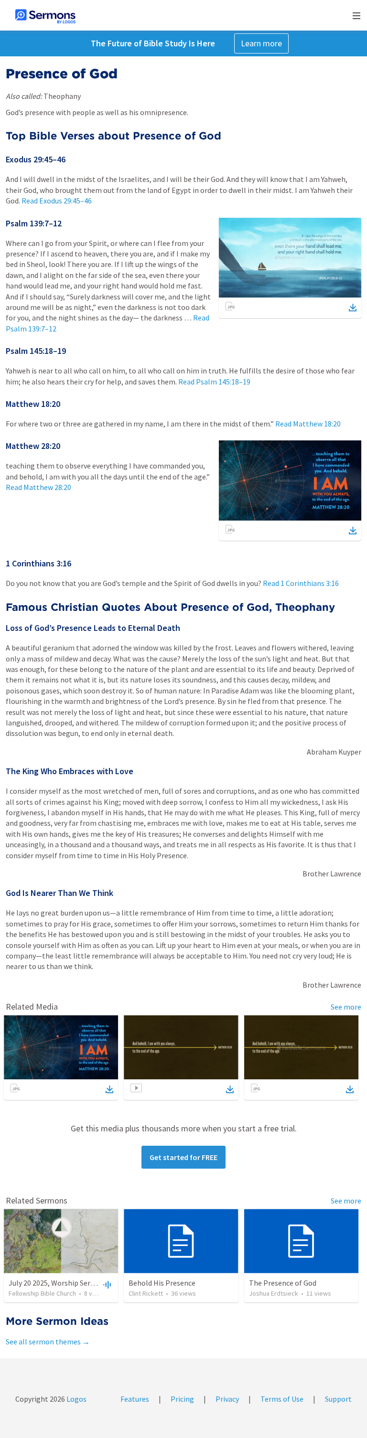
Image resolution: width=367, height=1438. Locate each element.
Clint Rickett (146, 1293)
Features (134, 1399)
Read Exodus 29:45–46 (57, 200)
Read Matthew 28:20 (38, 487)
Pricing (182, 1399)
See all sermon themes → (48, 1341)
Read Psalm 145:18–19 (214, 381)
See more (346, 1007)
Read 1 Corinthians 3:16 (301, 583)
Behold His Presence (162, 1283)
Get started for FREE (183, 1157)
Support (338, 1399)
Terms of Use (281, 1399)
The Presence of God (282, 1283)
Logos (75, 1399)
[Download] (352, 307)
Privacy (227, 1399)
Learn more (261, 43)
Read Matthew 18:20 (308, 423)
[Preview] (106, 1284)
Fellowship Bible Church (42, 1293)
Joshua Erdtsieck (273, 1293)
